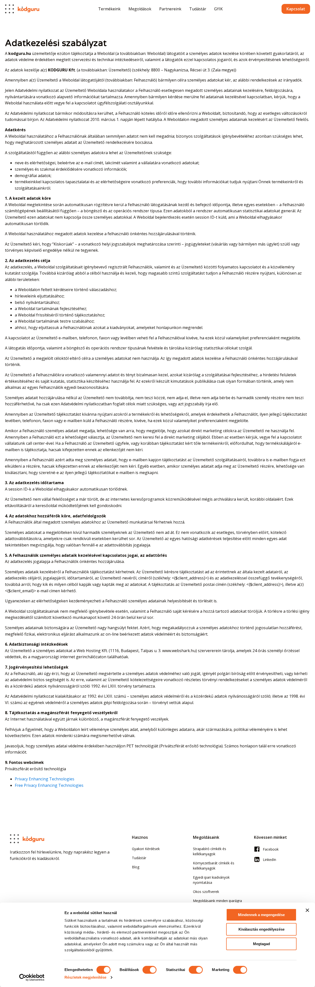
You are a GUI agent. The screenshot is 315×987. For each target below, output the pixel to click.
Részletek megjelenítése (85, 977)
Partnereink (170, 9)
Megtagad (261, 944)
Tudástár (197, 9)
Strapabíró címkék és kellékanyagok (209, 851)
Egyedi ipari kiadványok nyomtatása (211, 880)
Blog (135, 867)
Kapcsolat (295, 9)
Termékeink (109, 9)
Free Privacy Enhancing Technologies (49, 785)
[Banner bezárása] (307, 910)
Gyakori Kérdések (146, 848)
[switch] (149, 970)
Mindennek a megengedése (261, 915)
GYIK (218, 9)
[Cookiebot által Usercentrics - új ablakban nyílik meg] (31, 977)
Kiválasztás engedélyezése (261, 929)
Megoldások (139, 9)
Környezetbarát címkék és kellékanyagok (213, 866)
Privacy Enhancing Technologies (44, 779)
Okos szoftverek (206, 891)
